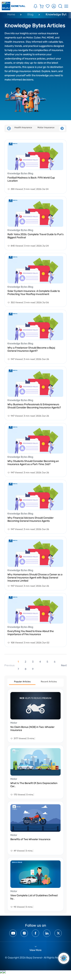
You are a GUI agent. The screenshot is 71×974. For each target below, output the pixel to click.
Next (62, 128)
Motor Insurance (46, 127)
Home (11, 14)
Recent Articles (49, 681)
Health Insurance (23, 127)
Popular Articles (22, 681)
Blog (30, 14)
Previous (9, 128)
